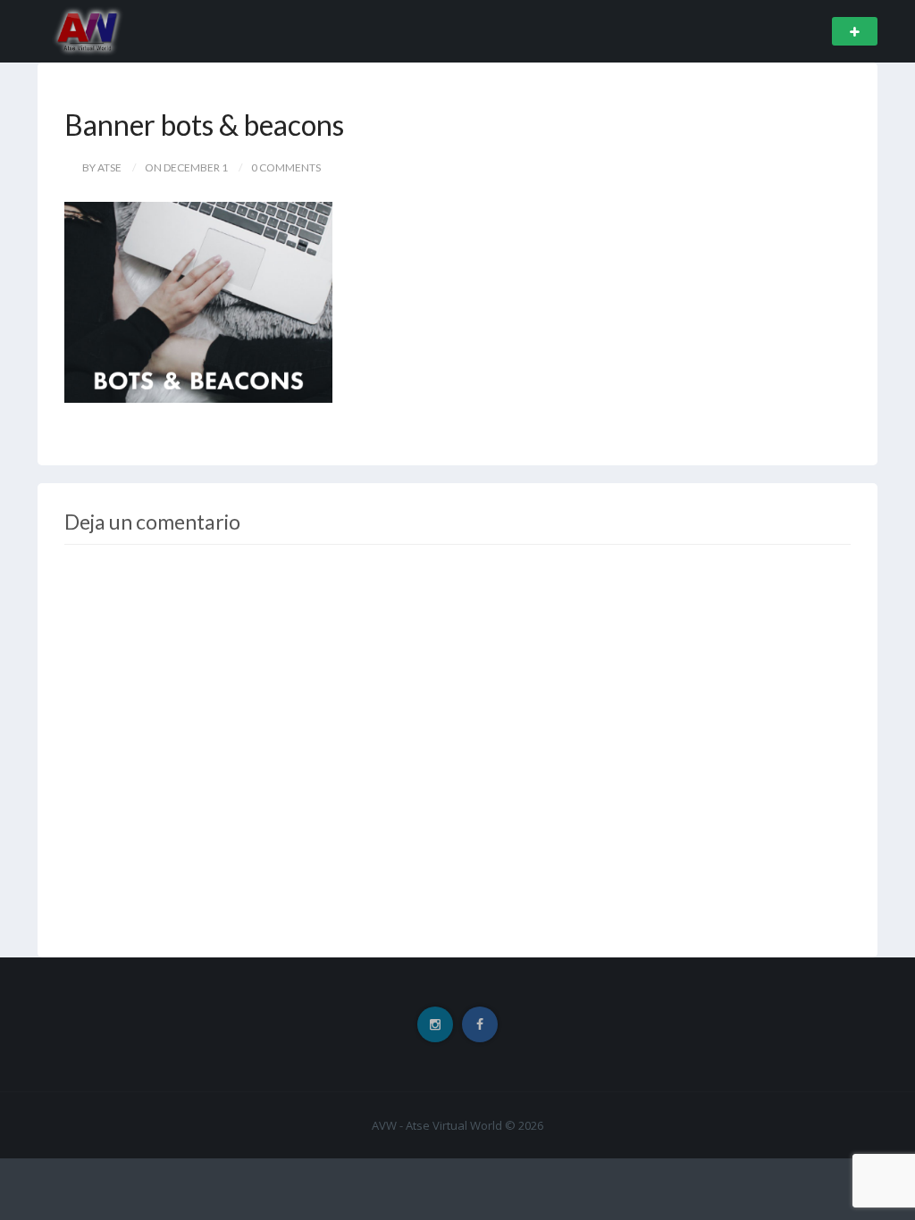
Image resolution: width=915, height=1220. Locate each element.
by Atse (102, 167)
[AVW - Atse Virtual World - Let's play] (88, 29)
